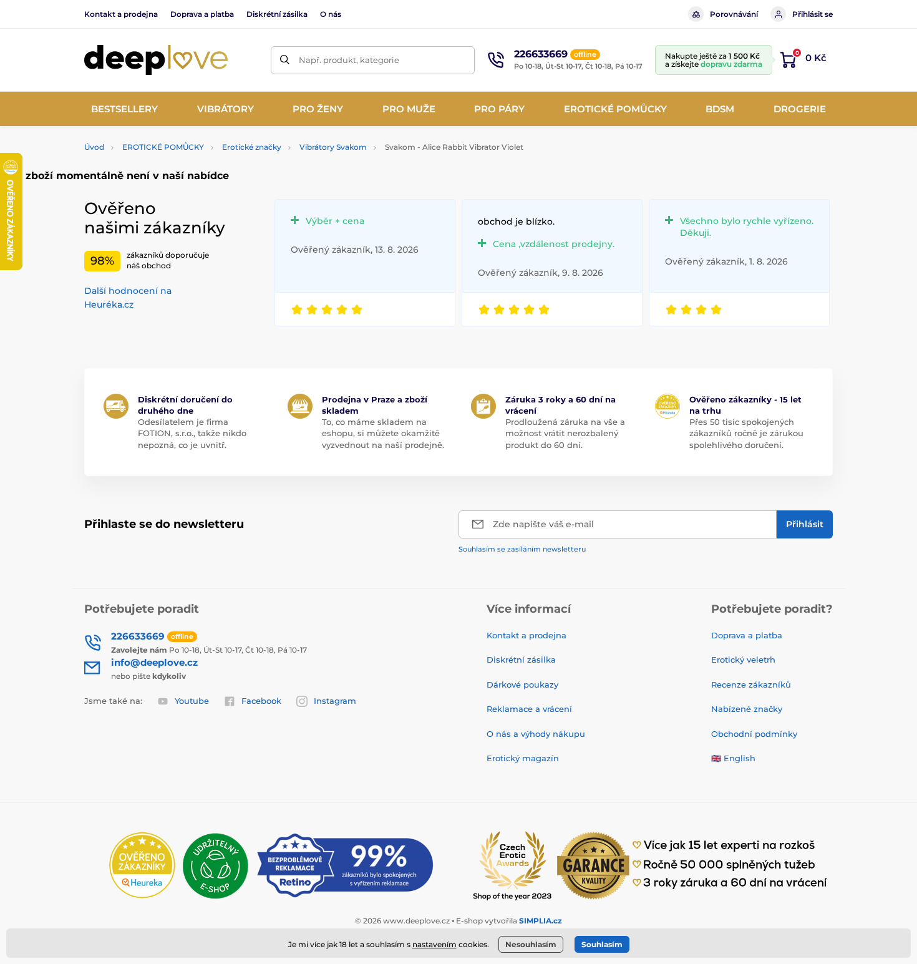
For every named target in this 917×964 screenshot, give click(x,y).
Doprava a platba (202, 14)
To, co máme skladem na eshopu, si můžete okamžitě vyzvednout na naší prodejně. (383, 433)
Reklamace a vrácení (529, 709)
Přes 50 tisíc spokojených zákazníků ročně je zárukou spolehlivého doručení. (746, 433)
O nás (330, 14)
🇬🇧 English (733, 758)
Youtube (192, 701)
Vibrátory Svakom (333, 147)
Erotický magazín (523, 758)
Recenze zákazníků (751, 684)
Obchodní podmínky (754, 734)
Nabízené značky (746, 709)
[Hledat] (285, 60)
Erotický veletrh (743, 660)
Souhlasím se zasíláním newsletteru (522, 549)
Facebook (261, 701)
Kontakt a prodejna (121, 14)
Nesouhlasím (530, 944)
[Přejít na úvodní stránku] (156, 60)
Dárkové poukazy (522, 684)
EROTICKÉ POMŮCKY (163, 147)
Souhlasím (602, 944)
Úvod (94, 147)
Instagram (335, 701)
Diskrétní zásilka (277, 14)
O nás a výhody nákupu (536, 734)
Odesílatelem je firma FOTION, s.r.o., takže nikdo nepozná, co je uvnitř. (192, 433)
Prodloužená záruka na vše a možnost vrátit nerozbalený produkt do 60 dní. (565, 433)
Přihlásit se (812, 14)
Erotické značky (251, 147)
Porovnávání (734, 14)
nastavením (434, 944)
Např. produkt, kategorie (349, 60)
